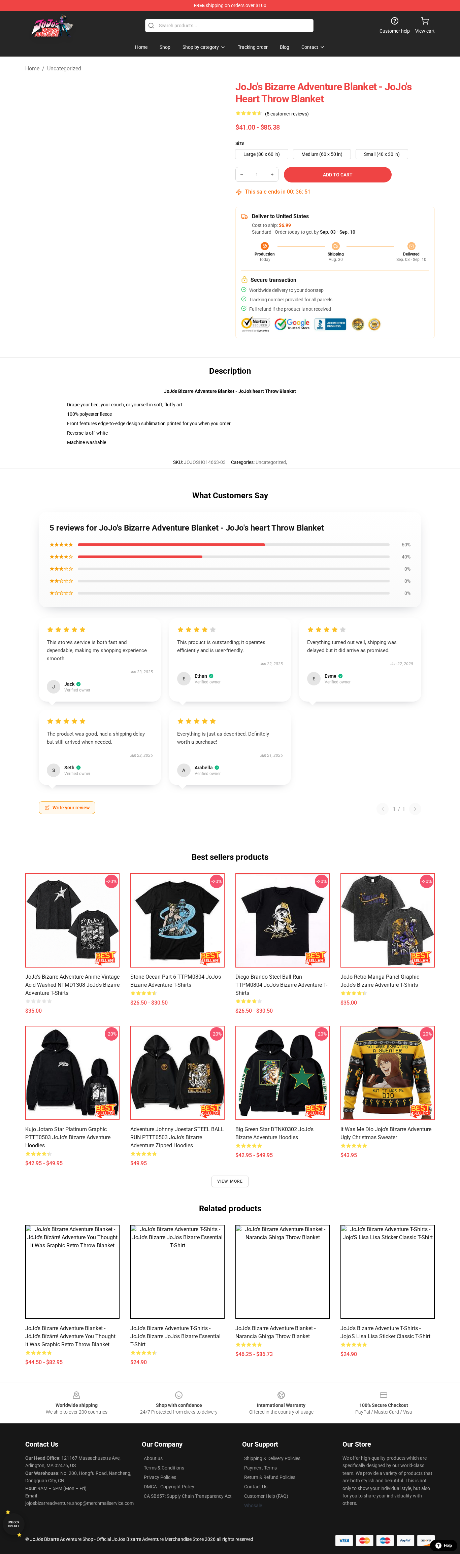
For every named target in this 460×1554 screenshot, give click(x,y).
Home (32, 68)
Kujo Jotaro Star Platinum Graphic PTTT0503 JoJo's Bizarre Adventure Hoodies (67, 1137)
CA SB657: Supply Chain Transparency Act (188, 1496)
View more (230, 1181)
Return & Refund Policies (269, 1477)
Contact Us (255, 1486)
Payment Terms (260, 1468)
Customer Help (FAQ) (266, 1496)
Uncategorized (64, 68)
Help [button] (448, 1545)
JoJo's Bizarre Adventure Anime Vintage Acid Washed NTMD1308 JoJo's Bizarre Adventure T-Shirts (72, 985)
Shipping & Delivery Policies (272, 1458)
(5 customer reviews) (287, 113)
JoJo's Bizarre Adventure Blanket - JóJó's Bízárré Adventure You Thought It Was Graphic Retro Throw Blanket (70, 1336)
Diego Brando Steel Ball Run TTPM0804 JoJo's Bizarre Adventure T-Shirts (281, 985)
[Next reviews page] (415, 809)
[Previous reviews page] (382, 809)
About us (153, 1458)
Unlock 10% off (14, 1524)
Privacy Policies (160, 1477)
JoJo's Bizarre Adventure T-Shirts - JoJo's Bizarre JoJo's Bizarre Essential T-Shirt (175, 1336)
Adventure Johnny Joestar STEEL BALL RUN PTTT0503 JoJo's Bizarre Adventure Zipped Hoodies (177, 1137)
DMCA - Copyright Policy (169, 1486)
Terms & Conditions (164, 1468)
